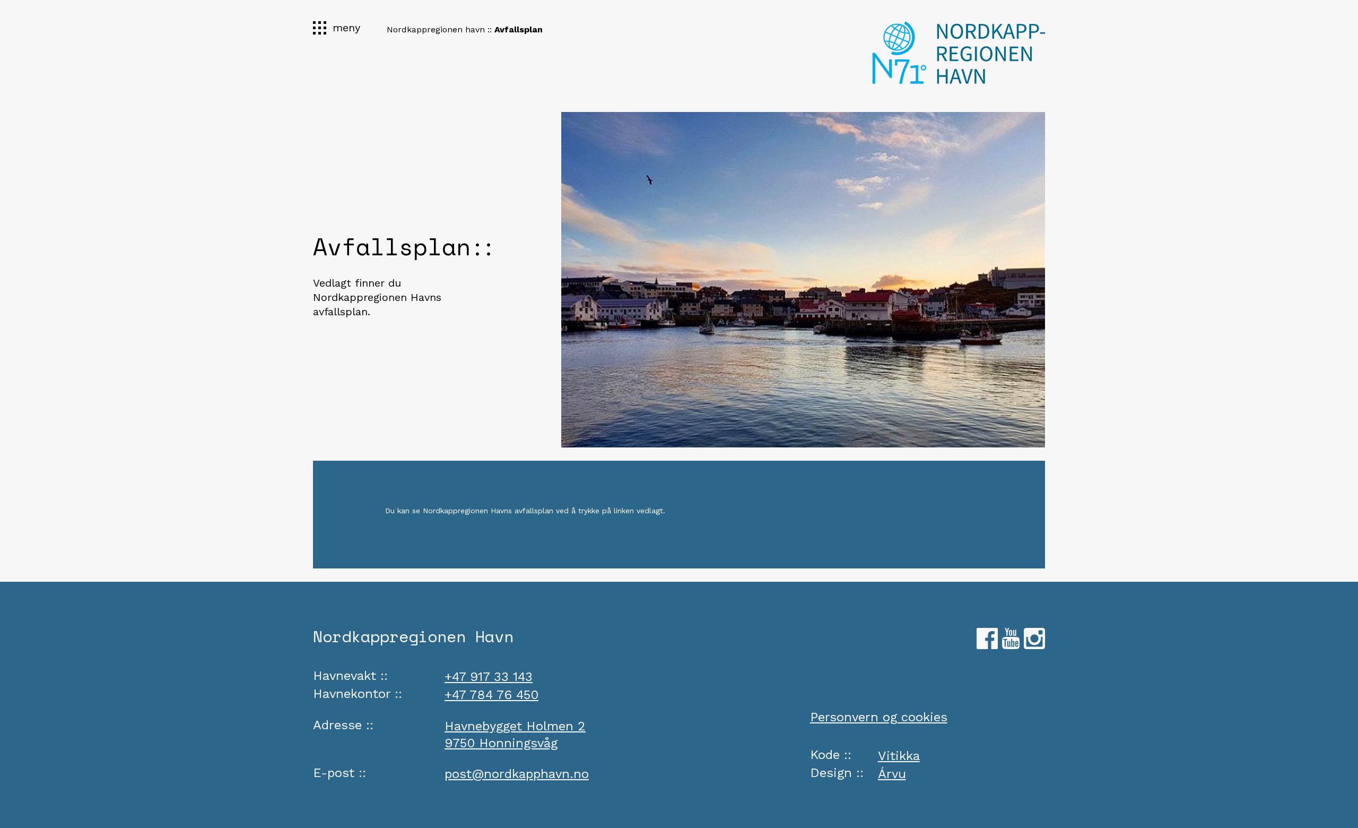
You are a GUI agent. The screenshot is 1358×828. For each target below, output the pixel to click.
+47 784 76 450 (491, 694)
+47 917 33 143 (489, 676)
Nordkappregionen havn (436, 29)
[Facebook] (987, 644)
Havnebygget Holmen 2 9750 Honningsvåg (515, 735)
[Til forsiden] (958, 51)
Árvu (892, 773)
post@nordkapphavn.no (517, 773)
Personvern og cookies (878, 717)
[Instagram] (1034, 644)
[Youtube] (1011, 644)
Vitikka (899, 755)
